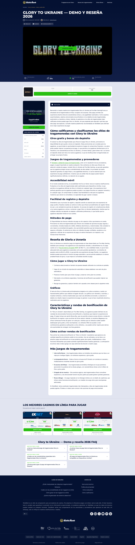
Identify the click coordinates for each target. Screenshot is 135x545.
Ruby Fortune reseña (97, 432)
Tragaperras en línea (67, 2)
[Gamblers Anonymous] (85, 528)
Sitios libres (99, 2)
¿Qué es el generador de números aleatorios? (57, 495)
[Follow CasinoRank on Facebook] (91, 513)
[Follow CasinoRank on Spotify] (106, 513)
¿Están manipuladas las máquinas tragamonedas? (57, 484)
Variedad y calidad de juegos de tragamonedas (66, 163)
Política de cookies (60, 542)
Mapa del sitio (98, 542)
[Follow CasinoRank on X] (99, 513)
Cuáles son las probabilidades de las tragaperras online (57, 490)
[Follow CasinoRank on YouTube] (103, 513)
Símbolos (57, 487)
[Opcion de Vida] (54, 528)
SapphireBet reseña (67, 432)
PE (24, 514)
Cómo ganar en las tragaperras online (57, 493)
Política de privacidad (87, 487)
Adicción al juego (79, 542)
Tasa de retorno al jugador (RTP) (68, 248)
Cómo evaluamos (88, 490)
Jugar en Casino (67, 48)
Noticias (109, 2)
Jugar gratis (67, 53)
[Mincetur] (42, 528)
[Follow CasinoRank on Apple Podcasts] (110, 513)
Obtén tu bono (72, 93)
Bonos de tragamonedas (85, 2)
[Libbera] (76, 528)
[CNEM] (66, 528)
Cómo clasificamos (87, 493)
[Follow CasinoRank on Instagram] (95, 513)
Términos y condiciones (39, 542)
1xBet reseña (37, 432)
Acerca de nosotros (87, 484)
